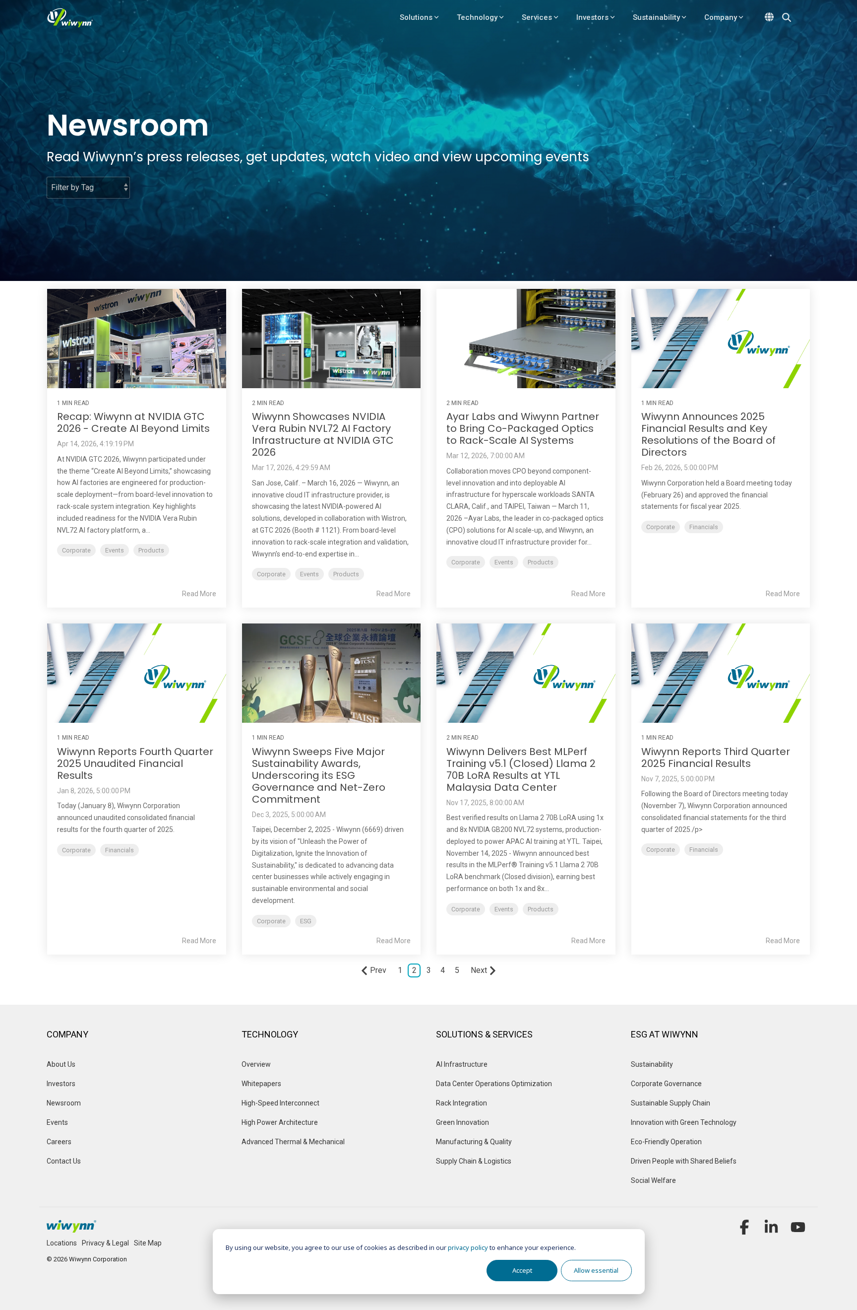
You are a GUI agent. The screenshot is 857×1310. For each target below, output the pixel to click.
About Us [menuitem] (61, 1064)
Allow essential (596, 1270)
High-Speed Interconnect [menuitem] (280, 1103)
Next (479, 970)
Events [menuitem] (58, 1122)
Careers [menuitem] (59, 1142)
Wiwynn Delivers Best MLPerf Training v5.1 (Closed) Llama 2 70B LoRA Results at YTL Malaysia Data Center (521, 769)
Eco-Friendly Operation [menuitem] (666, 1142)
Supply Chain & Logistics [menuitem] (473, 1161)
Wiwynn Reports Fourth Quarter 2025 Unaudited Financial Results (135, 763)
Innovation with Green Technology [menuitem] (683, 1122)
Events (114, 550)
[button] (745, 1231)
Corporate (76, 550)
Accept (522, 1270)
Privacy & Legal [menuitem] (105, 1243)
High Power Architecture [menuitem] (280, 1122)
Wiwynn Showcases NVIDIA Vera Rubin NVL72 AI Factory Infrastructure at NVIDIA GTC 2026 (323, 434)
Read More (199, 594)
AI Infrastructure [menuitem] (462, 1064)
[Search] (786, 17)
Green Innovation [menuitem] (462, 1122)
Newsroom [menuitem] (64, 1103)
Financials (703, 527)
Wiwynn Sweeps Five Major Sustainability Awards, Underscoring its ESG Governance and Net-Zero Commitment (318, 775)
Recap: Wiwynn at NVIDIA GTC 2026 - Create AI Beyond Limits (133, 422)
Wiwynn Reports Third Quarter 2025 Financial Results (715, 757)
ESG (305, 921)
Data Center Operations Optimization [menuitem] (494, 1084)
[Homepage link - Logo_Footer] (71, 1227)
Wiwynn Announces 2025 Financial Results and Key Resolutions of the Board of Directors (708, 434)
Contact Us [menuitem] (64, 1161)
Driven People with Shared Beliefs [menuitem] (683, 1161)
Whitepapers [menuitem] (261, 1084)
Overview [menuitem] (257, 1064)
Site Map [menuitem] (148, 1243)
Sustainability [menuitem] (652, 1064)
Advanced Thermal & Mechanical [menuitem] (293, 1142)
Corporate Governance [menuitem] (666, 1084)
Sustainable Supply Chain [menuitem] (670, 1103)
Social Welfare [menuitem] (653, 1180)
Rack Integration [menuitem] (461, 1103)
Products (151, 550)
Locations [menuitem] (62, 1243)
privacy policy (468, 1247)
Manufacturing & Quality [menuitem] (474, 1142)
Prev (378, 970)
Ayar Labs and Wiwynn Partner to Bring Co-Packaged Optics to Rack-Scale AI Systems (522, 428)
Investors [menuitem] (61, 1084)
